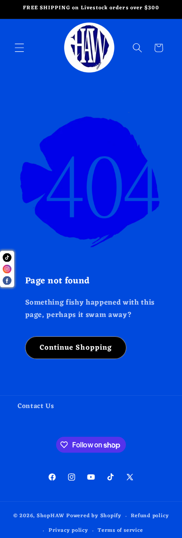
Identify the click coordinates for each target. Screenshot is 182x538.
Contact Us (36, 406)
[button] (19, 47)
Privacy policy (68, 530)
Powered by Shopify (93, 516)
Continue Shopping (76, 347)
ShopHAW (50, 516)
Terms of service (120, 530)
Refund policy (150, 516)
